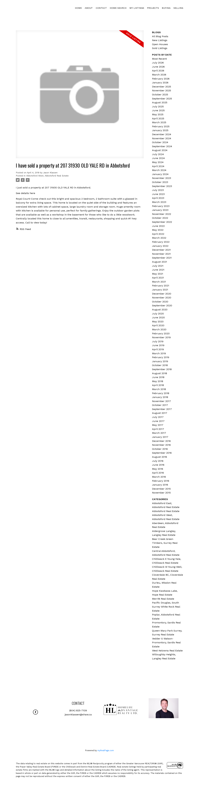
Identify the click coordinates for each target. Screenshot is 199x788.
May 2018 (157, 381)
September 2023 (162, 186)
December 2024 (161, 134)
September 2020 (162, 305)
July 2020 (158, 313)
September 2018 (162, 369)
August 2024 (159, 150)
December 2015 (161, 488)
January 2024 (160, 174)
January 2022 (160, 245)
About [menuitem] (89, 8)
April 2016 (158, 472)
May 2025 (157, 114)
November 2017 (161, 401)
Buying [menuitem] (166, 8)
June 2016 (158, 464)
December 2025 (161, 86)
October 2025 (160, 94)
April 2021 (158, 277)
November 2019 (161, 337)
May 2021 (157, 273)
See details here (25, 193)
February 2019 (160, 357)
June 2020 (158, 317)
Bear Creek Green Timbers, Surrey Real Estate (164, 543)
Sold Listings (159, 48)
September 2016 (162, 452)
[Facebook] (35, 712)
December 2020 (161, 293)
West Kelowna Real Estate (167, 650)
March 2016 (159, 476)
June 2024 (158, 158)
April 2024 (158, 166)
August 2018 (159, 373)
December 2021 (161, 249)
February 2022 (160, 241)
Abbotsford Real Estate (165, 511)
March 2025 (159, 122)
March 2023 (159, 202)
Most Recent (159, 58)
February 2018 (160, 393)
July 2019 (157, 341)
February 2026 (160, 78)
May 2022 (157, 229)
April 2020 (158, 325)
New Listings (159, 40)
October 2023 (160, 182)
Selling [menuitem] (178, 8)
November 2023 (161, 178)
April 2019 (158, 349)
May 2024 (158, 162)
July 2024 (158, 154)
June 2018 (158, 377)
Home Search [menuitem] (118, 8)
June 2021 (158, 269)
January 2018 (160, 397)
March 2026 (159, 74)
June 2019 (158, 345)
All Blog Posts (160, 36)
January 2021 (160, 289)
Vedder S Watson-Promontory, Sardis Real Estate (166, 642)
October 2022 (160, 217)
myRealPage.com (105, 750)
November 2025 (161, 90)
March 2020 (159, 329)
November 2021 (161, 253)
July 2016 (157, 460)
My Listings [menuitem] (137, 8)
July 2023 (158, 190)
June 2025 (158, 110)
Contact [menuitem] (101, 8)
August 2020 (159, 309)
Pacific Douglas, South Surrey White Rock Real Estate (166, 606)
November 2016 (161, 444)
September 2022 (162, 221)
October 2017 (160, 405)
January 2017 (160, 436)
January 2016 (160, 484)
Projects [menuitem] (153, 8)
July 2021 (157, 265)
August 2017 (159, 413)
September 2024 (162, 146)
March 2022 (159, 237)
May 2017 (157, 424)
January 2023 (160, 209)
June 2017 (158, 421)
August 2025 (159, 102)
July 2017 (158, 417)
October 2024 (160, 142)
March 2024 (159, 170)
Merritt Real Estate (163, 598)
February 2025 (160, 126)
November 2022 (161, 214)
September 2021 (162, 257)
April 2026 (158, 70)
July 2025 (158, 106)
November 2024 (161, 138)
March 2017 (159, 432)
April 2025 (158, 118)
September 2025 (162, 98)
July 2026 (158, 62)
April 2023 (158, 197)
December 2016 (161, 441)
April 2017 (158, 429)
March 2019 (159, 353)
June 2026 (158, 66)
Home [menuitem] (78, 8)
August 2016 (159, 456)
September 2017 (162, 409)
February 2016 (160, 480)
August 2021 (159, 261)
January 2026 (160, 82)
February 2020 (161, 333)
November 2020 (161, 297)
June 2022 (158, 225)
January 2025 (160, 130)
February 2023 (160, 206)
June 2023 (158, 194)
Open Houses (160, 44)
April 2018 (158, 385)
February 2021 (160, 285)
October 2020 (160, 301)
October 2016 (160, 448)
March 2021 (159, 281)
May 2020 (158, 321)
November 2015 (161, 492)
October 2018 (160, 365)
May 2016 (157, 468)
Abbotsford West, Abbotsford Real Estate (47, 176)
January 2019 (160, 361)
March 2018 (159, 389)
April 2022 (158, 233)
